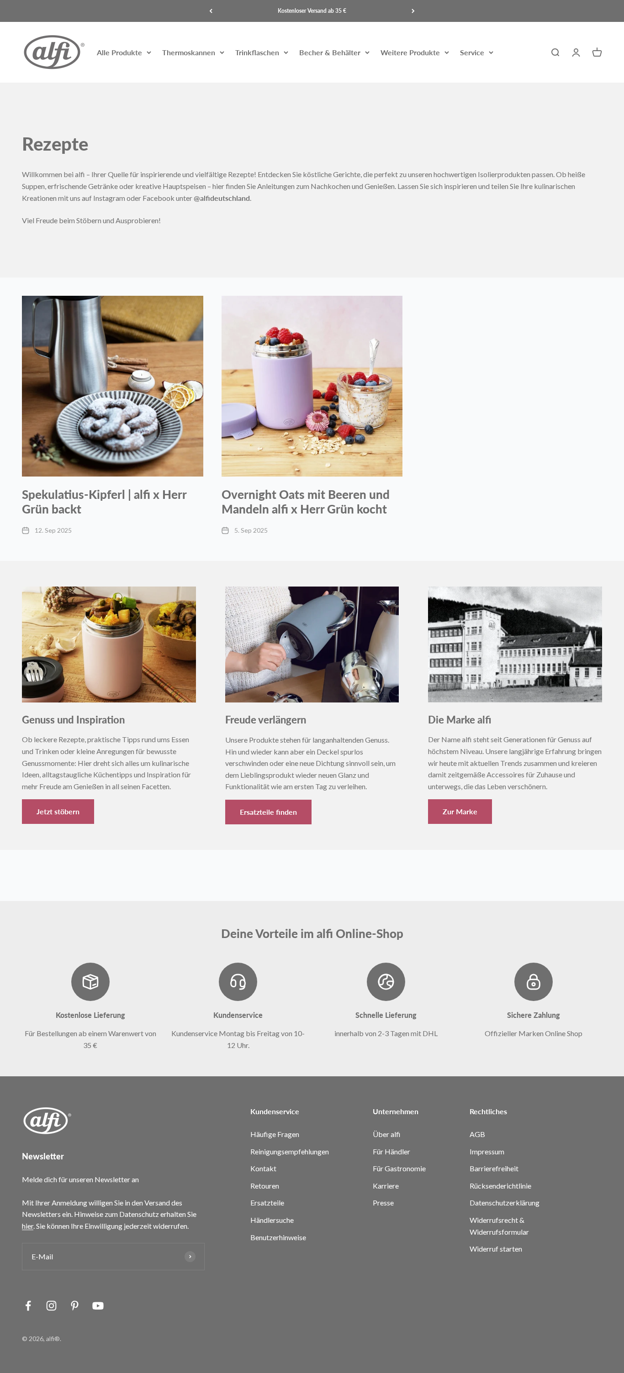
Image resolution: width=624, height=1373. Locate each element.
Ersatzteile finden (268, 811)
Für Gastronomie (399, 1168)
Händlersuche (272, 1220)
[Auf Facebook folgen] (28, 1306)
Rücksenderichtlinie (500, 1185)
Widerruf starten (496, 1248)
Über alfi (387, 1134)
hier (27, 1225)
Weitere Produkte (410, 52)
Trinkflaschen (257, 52)
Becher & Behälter (329, 52)
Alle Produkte (119, 52)
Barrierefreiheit (494, 1168)
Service (472, 52)
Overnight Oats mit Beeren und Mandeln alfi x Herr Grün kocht (306, 501)
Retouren (264, 1185)
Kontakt (263, 1168)
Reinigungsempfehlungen (289, 1151)
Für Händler (391, 1151)
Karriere (386, 1185)
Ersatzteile (267, 1202)
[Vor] (413, 11)
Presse (383, 1202)
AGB (477, 1134)
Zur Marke (460, 811)
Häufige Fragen (274, 1134)
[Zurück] (210, 11)
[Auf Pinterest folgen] (75, 1306)
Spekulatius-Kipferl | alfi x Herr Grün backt (104, 501)
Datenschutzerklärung (504, 1202)
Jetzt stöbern (58, 811)
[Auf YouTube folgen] (98, 1306)
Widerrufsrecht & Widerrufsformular (499, 1226)
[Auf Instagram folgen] (51, 1306)
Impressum (487, 1151)
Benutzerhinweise (278, 1237)
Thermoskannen (188, 52)
